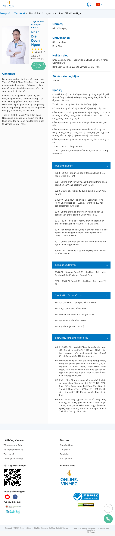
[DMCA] (86, 505)
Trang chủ (5, 13)
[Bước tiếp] (13, 512)
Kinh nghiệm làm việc (66, 265)
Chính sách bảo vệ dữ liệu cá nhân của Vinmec (91, 529)
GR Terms (90, 532)
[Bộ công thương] (85, 496)
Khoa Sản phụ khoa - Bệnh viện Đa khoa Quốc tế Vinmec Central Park (80, 61)
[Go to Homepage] (9, 4)
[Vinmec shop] (69, 477)
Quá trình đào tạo (64, 166)
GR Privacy (91, 530)
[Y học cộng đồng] (13, 506)
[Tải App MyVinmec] (12, 477)
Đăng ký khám (39, 66)
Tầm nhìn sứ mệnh (12, 445)
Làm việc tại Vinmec (13, 458)
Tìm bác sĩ (19, 13)
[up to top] (108, 508)
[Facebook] (15, 496)
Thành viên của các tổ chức (69, 295)
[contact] (108, 518)
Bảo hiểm (64, 454)
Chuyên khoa (66, 445)
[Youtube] (7, 496)
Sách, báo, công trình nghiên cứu (71, 338)
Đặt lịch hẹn (66, 458)
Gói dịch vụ (65, 449)
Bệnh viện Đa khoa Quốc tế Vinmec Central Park (76, 67)
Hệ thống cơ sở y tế (13, 449)
